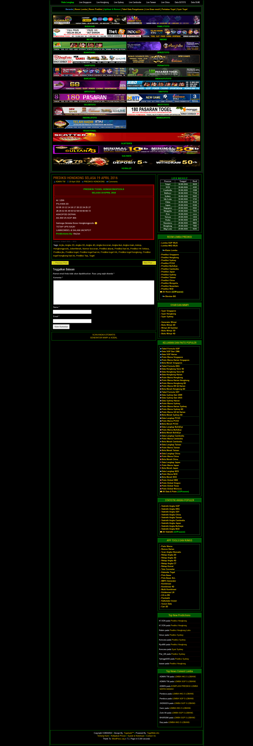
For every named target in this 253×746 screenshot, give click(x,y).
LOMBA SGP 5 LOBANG (185, 681)
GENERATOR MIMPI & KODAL (103, 338)
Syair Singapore (168, 311)
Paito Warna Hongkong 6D (174, 383)
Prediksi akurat (106, 248)
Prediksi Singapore (170, 255)
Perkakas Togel (168, 9)
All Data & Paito (170, 491)
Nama (56, 307)
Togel (91, 255)
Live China (165, 2)
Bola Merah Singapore (172, 363)
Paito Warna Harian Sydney (174, 406)
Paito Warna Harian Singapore (175, 360)
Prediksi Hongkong (170, 257)
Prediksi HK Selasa (139, 248)
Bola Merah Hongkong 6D (173, 389)
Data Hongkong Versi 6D (173, 372)
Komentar (58, 278)
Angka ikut (117, 245)
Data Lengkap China (171, 453)
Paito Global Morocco (172, 489)
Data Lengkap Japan (171, 462)
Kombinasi (166, 584)
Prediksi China (168, 280)
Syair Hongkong (168, 314)
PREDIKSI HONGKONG (94, 182)
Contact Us (151, 736)
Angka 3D (80, 245)
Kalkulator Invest (169, 601)
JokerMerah (75, 248)
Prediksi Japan (168, 272)
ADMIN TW (60, 182)
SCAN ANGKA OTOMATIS (103, 335)
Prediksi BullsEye (169, 266)
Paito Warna (166, 546)
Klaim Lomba (171, 250)
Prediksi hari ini (121, 248)
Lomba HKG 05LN (169, 246)
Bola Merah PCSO (170, 424)
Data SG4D (195, 2)
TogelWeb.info (153, 733)
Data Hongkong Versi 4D (173, 369)
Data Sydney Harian (171, 401)
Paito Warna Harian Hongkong (175, 380)
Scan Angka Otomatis (171, 552)
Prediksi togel (71, 252)
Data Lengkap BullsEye (172, 427)
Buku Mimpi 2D (168, 325)
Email (56, 316)
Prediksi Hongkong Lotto (180, 630)
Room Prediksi (95, 9)
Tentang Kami (103, 736)
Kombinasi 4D (167, 587)
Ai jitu (61, 245)
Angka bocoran (103, 245)
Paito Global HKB (170, 480)
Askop (138, 245)
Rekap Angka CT (168, 563)
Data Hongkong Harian (172, 375)
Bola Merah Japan (170, 468)
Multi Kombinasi (168, 589)
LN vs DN (165, 595)
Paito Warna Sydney (171, 403)
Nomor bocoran (90, 248)
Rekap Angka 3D (168, 558)
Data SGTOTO (180, 2)
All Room (167, 292)
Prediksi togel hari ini (89, 252)
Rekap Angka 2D (168, 555)
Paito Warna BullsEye (172, 430)
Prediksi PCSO (168, 263)
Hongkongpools (61, 248)
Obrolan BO (170, 296)
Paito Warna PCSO (170, 421)
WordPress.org (118, 739)
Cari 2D (164, 606)
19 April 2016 (74, 182)
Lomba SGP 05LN (169, 243)
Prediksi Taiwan (168, 277)
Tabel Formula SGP (171, 349)
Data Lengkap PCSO (171, 418)
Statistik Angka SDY (170, 512)
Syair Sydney (167, 316)
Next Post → (149, 263)
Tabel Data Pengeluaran (132, 9)
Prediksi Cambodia (170, 269)
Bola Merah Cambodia (172, 441)
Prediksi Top (82, 255)
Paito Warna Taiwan (171, 447)
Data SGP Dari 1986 (171, 351)
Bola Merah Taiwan (170, 450)
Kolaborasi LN (167, 592)
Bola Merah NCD (169, 477)
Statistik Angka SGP (170, 506)
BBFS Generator (168, 581)
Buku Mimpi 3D (168, 331)
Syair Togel (182, 9)
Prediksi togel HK (109, 252)
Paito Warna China (170, 456)
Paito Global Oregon (171, 483)
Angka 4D (90, 245)
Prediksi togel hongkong (130, 252)
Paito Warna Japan (170, 465)
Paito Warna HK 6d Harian (173, 386)
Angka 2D (70, 245)
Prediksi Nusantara (169, 286)
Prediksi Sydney (168, 260)
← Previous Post (60, 263)
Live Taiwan (151, 2)
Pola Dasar (166, 575)
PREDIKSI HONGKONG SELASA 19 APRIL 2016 (85, 178)
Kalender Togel (168, 572)
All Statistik (168, 532)
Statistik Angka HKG (170, 509)
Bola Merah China (170, 459)
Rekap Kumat (167, 566)
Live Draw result (152, 9)
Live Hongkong (103, 2)
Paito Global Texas (170, 486)
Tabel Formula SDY (171, 392)
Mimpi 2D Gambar (169, 328)
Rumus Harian (167, 549)
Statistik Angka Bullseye (172, 526)
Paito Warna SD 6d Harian (173, 412)
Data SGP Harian (169, 354)
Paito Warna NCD (169, 474)
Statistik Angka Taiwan (171, 517)
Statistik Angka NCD (170, 529)
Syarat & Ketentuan (136, 736)
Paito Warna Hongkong (172, 377)
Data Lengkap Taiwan (171, 445)
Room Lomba (81, 9)
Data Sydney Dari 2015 (172, 398)
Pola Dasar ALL (168, 578)
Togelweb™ (129, 733)
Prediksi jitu (58, 252)
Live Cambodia (135, 2)
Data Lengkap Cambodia (173, 436)
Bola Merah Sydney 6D (172, 415)
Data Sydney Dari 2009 (172, 395)
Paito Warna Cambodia (172, 439)
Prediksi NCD (167, 289)
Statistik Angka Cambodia (173, 520)
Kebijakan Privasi (118, 736)
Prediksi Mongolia (169, 283)
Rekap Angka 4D (168, 560)
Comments (113, 182)
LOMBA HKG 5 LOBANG (185, 677)
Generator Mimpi (169, 322)
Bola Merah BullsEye (171, 433)
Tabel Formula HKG (171, 366)
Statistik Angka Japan (171, 523)
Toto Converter (168, 569)
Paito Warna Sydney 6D (172, 409)
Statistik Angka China (171, 515)
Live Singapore (85, 2)
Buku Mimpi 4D (168, 333)
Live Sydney (119, 2)
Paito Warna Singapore (172, 357)
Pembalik (165, 598)
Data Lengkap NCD (170, 471)
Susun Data (166, 604)
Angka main (128, 245)
